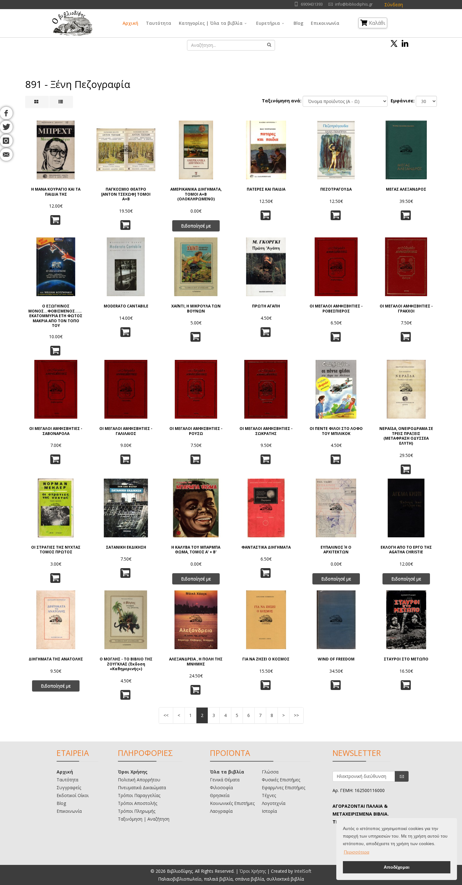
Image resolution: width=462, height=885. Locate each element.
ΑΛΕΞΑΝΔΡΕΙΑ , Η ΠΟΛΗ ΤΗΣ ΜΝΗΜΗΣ (196, 661)
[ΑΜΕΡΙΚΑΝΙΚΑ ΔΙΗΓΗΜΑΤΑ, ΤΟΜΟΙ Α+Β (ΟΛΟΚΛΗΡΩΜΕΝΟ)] (196, 150)
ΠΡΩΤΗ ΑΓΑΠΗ (266, 306)
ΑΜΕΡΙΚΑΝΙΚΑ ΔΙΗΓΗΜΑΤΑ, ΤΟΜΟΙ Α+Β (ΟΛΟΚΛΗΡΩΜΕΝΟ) (196, 194)
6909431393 (312, 4)
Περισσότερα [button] (356, 852)
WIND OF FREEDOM (336, 659)
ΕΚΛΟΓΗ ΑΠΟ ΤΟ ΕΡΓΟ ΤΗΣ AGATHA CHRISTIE (406, 550)
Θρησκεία (219, 795)
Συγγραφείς (69, 787)
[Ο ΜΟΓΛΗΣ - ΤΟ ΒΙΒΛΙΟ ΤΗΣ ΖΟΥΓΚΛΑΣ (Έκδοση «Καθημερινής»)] (125, 619)
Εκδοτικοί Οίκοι (73, 795)
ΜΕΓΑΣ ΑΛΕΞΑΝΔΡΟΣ (406, 189)
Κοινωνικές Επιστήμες (232, 803)
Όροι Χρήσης (132, 772)
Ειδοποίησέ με (196, 226)
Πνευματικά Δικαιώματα (142, 787)
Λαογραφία (221, 811)
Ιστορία (269, 811)
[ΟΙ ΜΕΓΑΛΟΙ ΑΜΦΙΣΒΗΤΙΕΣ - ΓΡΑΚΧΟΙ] (406, 266)
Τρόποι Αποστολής (137, 803)
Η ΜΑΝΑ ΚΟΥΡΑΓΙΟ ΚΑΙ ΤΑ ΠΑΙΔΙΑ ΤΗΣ (55, 192)
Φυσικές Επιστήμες (281, 780)
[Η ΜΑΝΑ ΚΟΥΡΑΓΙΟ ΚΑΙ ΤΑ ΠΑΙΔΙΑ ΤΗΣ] (55, 150)
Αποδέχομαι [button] (397, 867)
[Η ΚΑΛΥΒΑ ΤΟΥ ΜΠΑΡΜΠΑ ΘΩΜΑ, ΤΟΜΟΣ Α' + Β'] (196, 508)
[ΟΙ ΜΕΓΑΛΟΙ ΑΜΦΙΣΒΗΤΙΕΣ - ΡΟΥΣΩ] (196, 389)
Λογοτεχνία (273, 803)
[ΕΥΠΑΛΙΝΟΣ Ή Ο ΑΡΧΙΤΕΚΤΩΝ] (336, 508)
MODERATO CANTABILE (126, 306)
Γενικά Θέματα (224, 780)
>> (296, 715)
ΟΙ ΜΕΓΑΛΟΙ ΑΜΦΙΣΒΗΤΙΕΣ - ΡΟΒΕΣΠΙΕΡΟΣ (336, 308)
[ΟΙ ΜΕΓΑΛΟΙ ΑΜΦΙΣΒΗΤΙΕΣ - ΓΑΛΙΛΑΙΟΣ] (125, 389)
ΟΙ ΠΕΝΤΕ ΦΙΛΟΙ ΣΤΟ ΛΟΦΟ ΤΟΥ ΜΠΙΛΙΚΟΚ (336, 431)
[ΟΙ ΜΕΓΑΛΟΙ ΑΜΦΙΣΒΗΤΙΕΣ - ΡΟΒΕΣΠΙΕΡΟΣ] (336, 266)
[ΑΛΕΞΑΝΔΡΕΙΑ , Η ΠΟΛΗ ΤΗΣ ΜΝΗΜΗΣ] (196, 619)
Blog (298, 23)
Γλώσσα (270, 772)
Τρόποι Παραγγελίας (139, 795)
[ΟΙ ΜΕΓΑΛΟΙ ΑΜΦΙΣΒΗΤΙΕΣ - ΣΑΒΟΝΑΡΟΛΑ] (55, 389)
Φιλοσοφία (221, 787)
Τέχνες (269, 795)
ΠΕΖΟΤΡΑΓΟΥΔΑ (336, 189)
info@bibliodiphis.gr (354, 4)
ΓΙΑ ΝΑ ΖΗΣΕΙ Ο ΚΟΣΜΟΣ (265, 659)
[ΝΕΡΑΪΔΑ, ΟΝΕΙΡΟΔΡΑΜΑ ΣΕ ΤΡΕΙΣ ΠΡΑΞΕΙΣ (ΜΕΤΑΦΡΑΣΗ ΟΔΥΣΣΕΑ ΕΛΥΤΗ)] (406, 389)
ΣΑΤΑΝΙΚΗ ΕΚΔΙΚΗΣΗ (126, 547)
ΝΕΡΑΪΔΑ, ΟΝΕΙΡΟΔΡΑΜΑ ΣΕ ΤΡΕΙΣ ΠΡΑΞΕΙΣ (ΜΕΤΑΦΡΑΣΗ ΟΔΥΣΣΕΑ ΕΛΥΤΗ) (406, 436)
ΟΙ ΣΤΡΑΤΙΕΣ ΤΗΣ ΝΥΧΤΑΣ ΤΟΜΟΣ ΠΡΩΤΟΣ (55, 550)
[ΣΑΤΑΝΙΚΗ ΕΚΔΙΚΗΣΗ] (125, 508)
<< (165, 715)
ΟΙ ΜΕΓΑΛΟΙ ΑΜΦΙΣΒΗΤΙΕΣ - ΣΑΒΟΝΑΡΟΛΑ (55, 431)
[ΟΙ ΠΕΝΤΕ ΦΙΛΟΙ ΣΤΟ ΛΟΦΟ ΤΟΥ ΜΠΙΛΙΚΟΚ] (336, 389)
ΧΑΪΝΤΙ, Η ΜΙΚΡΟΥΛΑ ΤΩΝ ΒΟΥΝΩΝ (196, 308)
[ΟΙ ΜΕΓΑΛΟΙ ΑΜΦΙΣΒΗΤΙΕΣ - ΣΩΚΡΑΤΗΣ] (266, 389)
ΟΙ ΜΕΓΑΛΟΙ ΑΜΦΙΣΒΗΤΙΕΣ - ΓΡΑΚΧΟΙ (406, 308)
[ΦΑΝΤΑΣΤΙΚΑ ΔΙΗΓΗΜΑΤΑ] (266, 508)
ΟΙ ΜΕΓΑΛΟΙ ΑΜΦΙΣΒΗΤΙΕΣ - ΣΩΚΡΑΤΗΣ (266, 431)
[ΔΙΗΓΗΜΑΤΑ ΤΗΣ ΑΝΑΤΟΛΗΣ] (55, 619)
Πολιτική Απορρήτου (139, 780)
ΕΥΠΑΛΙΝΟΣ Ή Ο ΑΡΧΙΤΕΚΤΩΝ (336, 550)
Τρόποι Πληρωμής (136, 811)
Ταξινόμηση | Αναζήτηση (143, 819)
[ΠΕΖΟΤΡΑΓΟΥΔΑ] (336, 150)
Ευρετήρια (268, 23)
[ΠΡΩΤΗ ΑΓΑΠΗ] (266, 266)
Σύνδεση (393, 5)
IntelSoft (302, 871)
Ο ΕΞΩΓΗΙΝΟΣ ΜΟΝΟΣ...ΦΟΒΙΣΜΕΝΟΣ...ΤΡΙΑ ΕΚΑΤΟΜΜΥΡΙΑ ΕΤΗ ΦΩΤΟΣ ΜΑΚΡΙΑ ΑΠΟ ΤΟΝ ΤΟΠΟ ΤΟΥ (55, 315)
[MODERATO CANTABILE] (125, 266)
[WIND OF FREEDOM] (336, 619)
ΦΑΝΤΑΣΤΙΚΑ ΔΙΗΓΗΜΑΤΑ (266, 547)
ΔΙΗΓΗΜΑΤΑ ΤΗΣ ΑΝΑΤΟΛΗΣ (56, 659)
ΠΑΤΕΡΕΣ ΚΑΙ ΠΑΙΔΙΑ (266, 189)
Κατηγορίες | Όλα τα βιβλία (211, 23)
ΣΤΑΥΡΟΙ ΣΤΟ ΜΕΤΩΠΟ (406, 659)
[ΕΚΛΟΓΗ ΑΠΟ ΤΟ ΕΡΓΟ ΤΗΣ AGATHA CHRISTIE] (406, 508)
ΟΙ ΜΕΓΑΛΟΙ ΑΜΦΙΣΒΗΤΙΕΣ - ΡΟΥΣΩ (196, 431)
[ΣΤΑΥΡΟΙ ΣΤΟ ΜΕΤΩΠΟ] (406, 619)
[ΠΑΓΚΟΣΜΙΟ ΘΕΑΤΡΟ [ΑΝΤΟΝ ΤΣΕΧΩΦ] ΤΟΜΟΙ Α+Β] (125, 150)
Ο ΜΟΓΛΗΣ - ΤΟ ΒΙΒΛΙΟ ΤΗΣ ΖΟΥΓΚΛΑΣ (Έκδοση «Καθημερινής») (126, 664)
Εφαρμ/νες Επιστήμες (283, 787)
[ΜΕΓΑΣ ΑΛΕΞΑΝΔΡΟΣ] (406, 150)
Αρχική (130, 23)
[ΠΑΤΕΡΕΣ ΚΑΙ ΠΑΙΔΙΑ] (266, 150)
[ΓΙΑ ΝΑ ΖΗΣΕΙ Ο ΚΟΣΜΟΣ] (266, 619)
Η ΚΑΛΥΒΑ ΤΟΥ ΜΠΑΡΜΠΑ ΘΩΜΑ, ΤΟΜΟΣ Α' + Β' (195, 550)
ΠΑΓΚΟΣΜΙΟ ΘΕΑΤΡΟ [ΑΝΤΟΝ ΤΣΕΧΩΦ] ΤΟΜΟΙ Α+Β (126, 194)
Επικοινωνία (325, 23)
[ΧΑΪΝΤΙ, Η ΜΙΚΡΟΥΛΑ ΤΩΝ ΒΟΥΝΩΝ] (196, 266)
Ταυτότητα (158, 23)
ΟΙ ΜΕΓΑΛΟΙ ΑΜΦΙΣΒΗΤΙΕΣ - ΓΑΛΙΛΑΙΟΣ (125, 431)
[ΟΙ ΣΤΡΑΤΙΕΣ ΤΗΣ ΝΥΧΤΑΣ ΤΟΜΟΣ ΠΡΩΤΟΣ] (55, 508)
